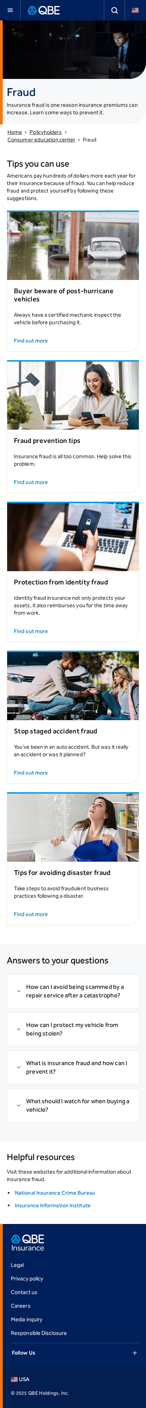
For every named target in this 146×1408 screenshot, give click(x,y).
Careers (21, 1306)
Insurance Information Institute (53, 1205)
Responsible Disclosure (39, 1333)
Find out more (31, 340)
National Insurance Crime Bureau (55, 1193)
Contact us (24, 1292)
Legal (17, 1265)
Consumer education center (41, 139)
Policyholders (46, 132)
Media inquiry (26, 1319)
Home (14, 132)
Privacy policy (27, 1278)
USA (24, 1379)
